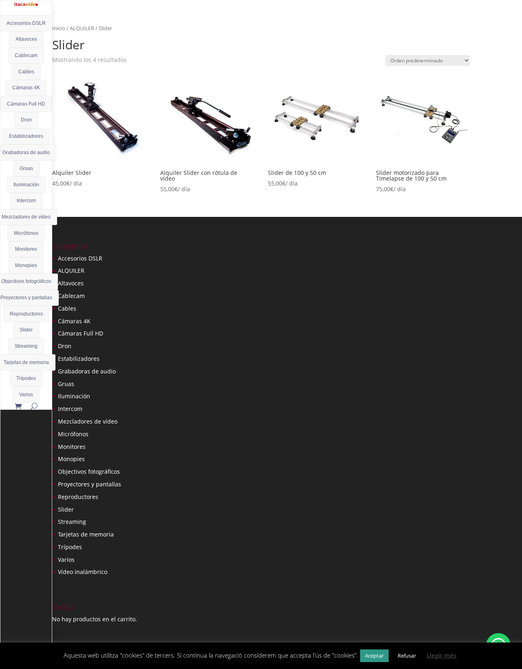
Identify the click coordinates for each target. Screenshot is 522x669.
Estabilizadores (26, 136)
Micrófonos (26, 233)
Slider (26, 330)
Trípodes (26, 378)
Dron (26, 120)
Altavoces (26, 39)
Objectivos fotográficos (89, 471)
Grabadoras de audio (87, 371)
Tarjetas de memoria (86, 534)
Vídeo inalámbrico (82, 572)
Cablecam (26, 55)
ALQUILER (82, 28)
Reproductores (26, 314)
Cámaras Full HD (26, 104)
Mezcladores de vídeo (87, 421)
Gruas (26, 168)
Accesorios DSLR (26, 23)
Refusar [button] (407, 655)
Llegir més (441, 655)
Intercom (26, 200)
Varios (26, 394)
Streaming (26, 346)
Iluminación (26, 185)
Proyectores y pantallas (89, 484)
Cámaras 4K (26, 88)
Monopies (26, 265)
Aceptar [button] (374, 655)
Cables (26, 72)
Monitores (26, 249)
